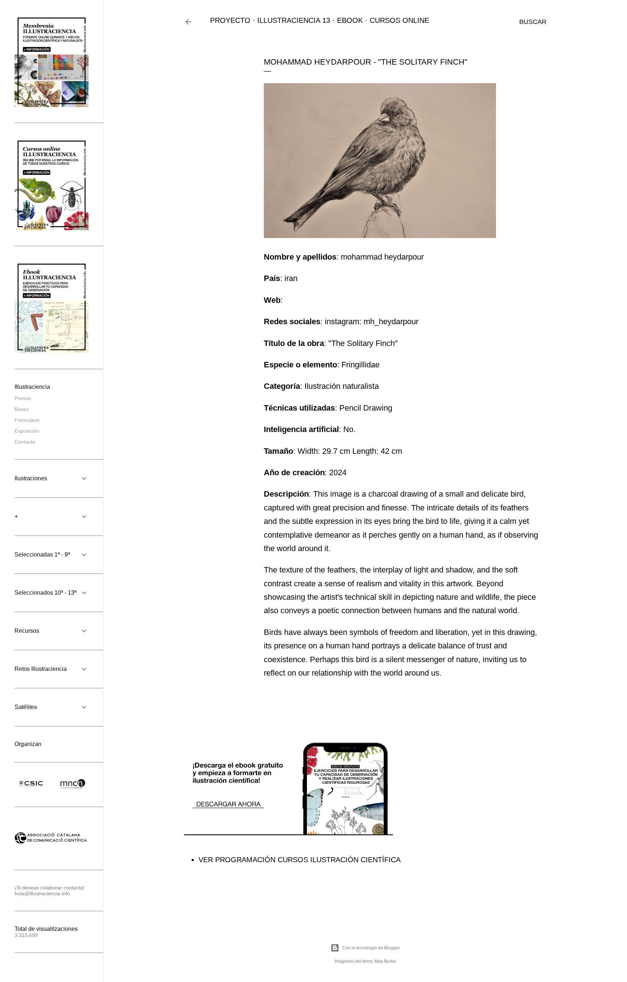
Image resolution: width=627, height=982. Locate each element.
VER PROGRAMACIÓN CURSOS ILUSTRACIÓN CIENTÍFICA (299, 860)
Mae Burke (385, 961)
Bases (22, 409)
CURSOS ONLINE (399, 20)
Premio (23, 398)
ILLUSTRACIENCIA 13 (293, 20)
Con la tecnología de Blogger (371, 947)
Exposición (27, 431)
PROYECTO (230, 20)
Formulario (27, 420)
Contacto (25, 442)
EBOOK (350, 20)
